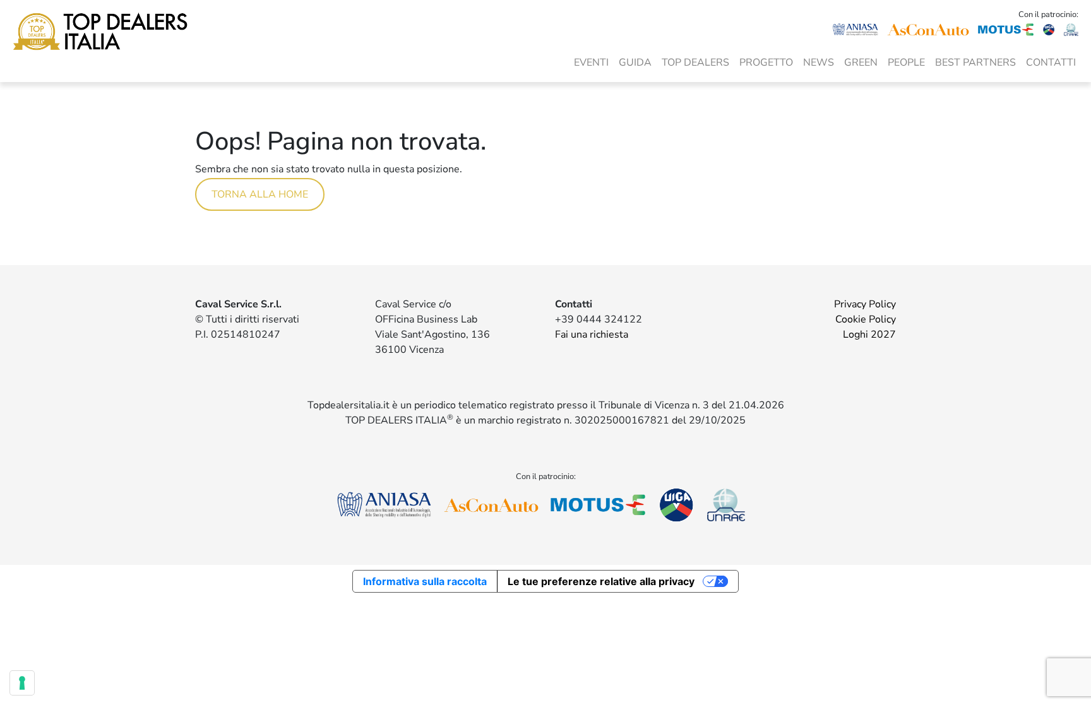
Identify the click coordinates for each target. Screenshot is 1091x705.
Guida (635, 62)
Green (861, 62)
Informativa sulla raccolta (425, 581)
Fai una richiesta (591, 334)
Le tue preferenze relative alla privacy (601, 581)
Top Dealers (695, 62)
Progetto (766, 62)
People (906, 62)
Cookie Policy (865, 319)
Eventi (591, 62)
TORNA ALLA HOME (260, 194)
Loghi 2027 (869, 334)
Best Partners (975, 62)
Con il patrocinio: (1048, 14)
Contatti (1051, 62)
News (818, 62)
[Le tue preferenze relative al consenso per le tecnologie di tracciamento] (22, 683)
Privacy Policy (865, 304)
